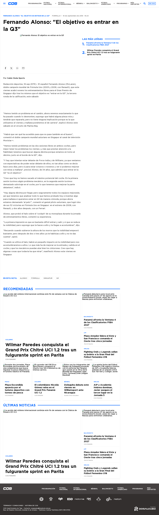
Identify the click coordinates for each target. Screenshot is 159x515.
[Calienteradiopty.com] (98, 501)
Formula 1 (56, 16)
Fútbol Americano (106, 3)
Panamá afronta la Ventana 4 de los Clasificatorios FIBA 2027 (102, 44)
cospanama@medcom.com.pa (40, 508)
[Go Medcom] (79, 501)
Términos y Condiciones (13, 505)
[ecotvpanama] (70, 501)
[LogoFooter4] (89, 501)
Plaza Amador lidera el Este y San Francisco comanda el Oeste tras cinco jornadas (100, 338)
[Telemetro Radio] (108, 501)
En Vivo (152, 3)
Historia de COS (31, 505)
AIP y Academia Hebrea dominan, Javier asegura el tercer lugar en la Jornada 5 (103, 390)
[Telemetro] (41, 501)
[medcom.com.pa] (117, 501)
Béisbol (79, 3)
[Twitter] (11, 68)
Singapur (48, 278)
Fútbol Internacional (64, 3)
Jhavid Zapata (88, 344)
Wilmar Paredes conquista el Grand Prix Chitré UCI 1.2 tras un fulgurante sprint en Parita (103, 52)
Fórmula (35, 278)
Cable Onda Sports (16, 78)
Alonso (23, 278)
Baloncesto (92, 3)
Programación (34, 3)
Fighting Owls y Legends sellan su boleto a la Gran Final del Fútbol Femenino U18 (100, 354)
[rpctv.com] (51, 501)
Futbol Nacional (48, 3)
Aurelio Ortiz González (71, 395)
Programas (122, 3)
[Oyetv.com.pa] (60, 501)
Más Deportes (135, 3)
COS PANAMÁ (10, 359)
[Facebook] (5, 68)
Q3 (57, 278)
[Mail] (23, 68)
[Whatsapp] (17, 68)
